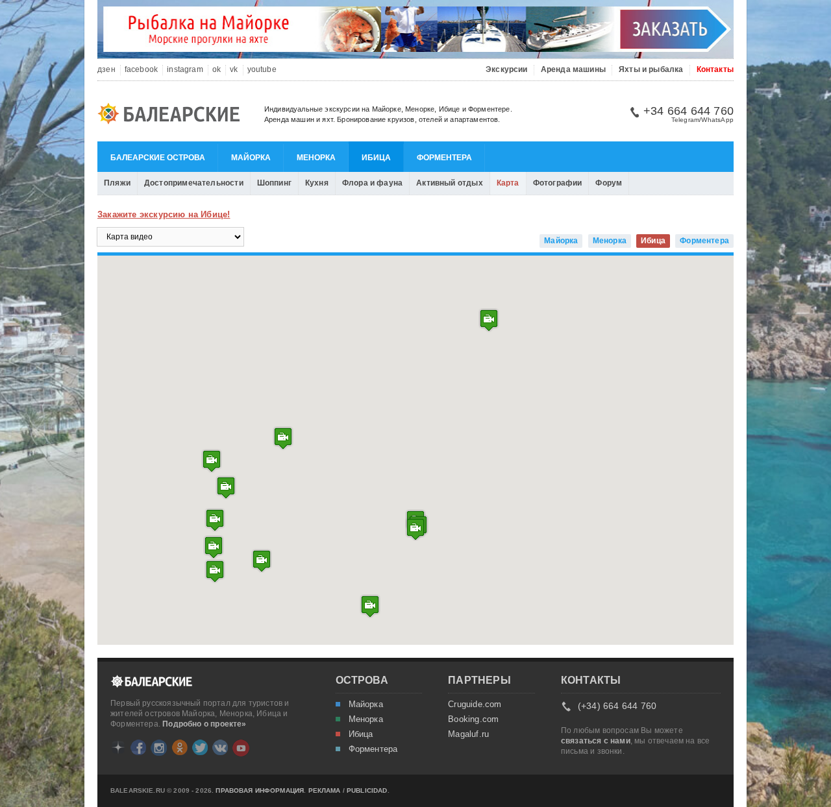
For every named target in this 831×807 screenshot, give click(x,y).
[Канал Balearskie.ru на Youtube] (240, 748)
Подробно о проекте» (204, 724)
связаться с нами (595, 740)
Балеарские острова (157, 157)
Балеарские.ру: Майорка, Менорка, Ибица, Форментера (172, 115)
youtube (262, 70)
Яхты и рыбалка (651, 70)
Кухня (317, 182)
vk (234, 70)
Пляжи (117, 182)
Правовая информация (260, 791)
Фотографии (557, 182)
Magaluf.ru (468, 734)
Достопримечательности (193, 182)
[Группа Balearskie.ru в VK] (220, 747)
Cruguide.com (474, 704)
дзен (106, 70)
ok (216, 70)
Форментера (444, 157)
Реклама (324, 791)
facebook (141, 70)
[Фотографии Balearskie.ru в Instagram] (159, 748)
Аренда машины (573, 70)
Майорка (251, 157)
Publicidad (367, 791)
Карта (508, 182)
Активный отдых (449, 182)
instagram (185, 70)
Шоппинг (274, 182)
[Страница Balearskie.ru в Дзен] (118, 747)
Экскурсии (507, 70)
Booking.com (473, 719)
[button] (215, 571)
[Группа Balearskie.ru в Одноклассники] (180, 747)
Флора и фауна (372, 182)
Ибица (376, 157)
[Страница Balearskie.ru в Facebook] (138, 747)
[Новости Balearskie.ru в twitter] (200, 747)
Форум (608, 182)
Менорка (316, 157)
